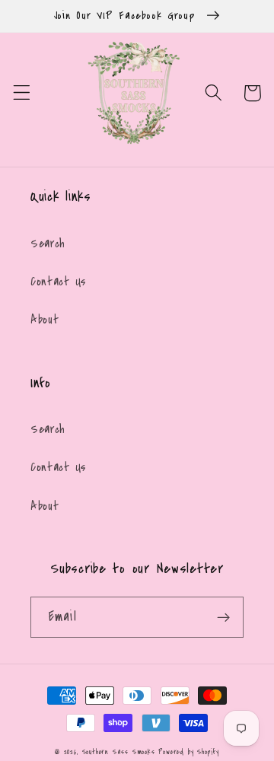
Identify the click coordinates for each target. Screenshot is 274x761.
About (44, 319)
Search (47, 243)
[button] (21, 93)
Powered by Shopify (188, 752)
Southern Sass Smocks (120, 752)
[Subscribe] (223, 617)
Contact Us (58, 281)
